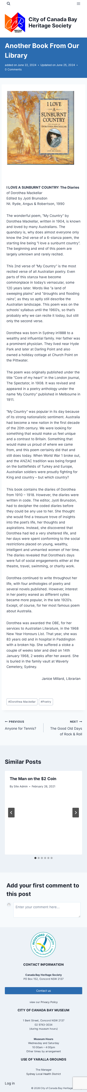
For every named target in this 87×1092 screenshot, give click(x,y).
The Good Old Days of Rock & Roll (66, 728)
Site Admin (21, 786)
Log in (10, 1083)
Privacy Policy (49, 1002)
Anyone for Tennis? (20, 725)
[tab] (35, 858)
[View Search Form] (8, 3)
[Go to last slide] (11, 812)
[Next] (75, 812)
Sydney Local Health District (43, 1073)
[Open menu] (78, 3)
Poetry (46, 701)
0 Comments (13, 69)
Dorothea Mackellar (22, 701)
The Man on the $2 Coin (33, 778)
